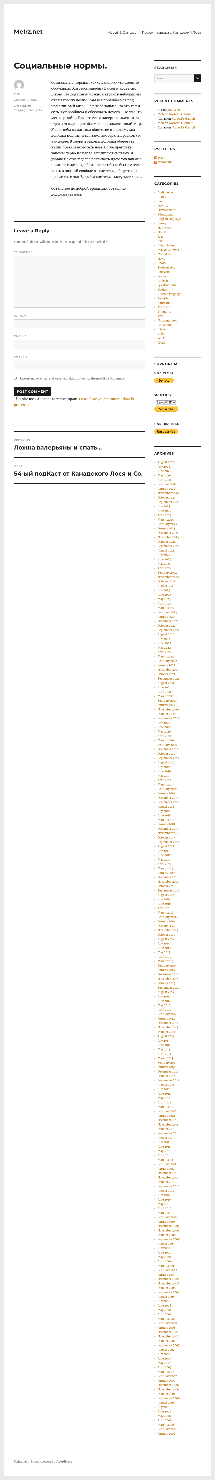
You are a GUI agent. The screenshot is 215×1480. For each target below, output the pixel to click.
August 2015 (166, 939)
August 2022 (166, 634)
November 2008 (168, 1283)
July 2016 (164, 899)
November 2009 (168, 1230)
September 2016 (168, 890)
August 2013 (166, 1036)
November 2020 (168, 709)
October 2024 (167, 542)
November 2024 (168, 537)
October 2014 (166, 983)
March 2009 (166, 1266)
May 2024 (164, 564)
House (162, 232)
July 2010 (164, 1195)
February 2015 (167, 965)
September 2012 (168, 1080)
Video (161, 334)
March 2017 (165, 868)
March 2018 (165, 820)
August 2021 (166, 683)
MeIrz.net (28, 31)
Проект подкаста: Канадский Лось (171, 32)
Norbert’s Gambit (181, 114)
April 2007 (165, 1367)
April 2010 (164, 1208)
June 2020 (164, 727)
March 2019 (166, 784)
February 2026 (167, 484)
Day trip (163, 206)
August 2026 (166, 462)
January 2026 (167, 489)
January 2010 (166, 1221)
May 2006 (164, 1416)
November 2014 (168, 979)
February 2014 (167, 1014)
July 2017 (164, 851)
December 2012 (168, 1071)
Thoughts (35, 110)
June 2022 (164, 643)
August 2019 (166, 762)
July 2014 (164, 996)
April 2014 (164, 1010)
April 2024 (165, 568)
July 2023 (164, 590)
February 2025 (167, 524)
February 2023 (167, 612)
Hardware (164, 228)
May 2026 (164, 475)
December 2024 (168, 533)
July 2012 (164, 1089)
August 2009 (166, 1244)
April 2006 (165, 1420)
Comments (165, 162)
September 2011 (168, 1133)
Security (163, 298)
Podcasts (164, 272)
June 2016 (164, 904)
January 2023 (166, 617)
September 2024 (169, 546)
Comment (23, 252)
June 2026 (164, 471)
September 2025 (169, 502)
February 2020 (167, 745)
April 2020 (165, 736)
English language (169, 219)
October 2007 (167, 1341)
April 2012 (164, 1102)
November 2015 (168, 930)
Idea (160, 236)
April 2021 (164, 692)
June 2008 (164, 1305)
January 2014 (166, 1018)
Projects (163, 281)
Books (162, 197)
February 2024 (167, 572)
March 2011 (165, 1160)
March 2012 (165, 1107)
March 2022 (166, 656)
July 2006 (164, 1407)
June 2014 (164, 1001)
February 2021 (167, 700)
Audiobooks (166, 192)
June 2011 (164, 1146)
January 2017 (166, 873)
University (165, 325)
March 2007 (166, 1372)
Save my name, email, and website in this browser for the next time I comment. (72, 378)
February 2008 (167, 1323)
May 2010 (164, 1204)
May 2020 (164, 731)
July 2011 (163, 1142)
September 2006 (169, 1398)
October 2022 (167, 625)
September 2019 (168, 758)
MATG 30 (173, 110)
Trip (160, 316)
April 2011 (164, 1155)
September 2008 (169, 1292)
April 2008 (165, 1314)
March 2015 (165, 961)
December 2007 (168, 1332)
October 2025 (167, 497)
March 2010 (165, 1213)
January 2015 (166, 970)
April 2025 (165, 515)
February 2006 (167, 1429)
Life (16, 105)
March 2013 (165, 1058)
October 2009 (167, 1235)
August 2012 (166, 1085)
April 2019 (164, 780)
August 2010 (166, 1191)
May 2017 (164, 859)
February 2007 (167, 1376)
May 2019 (164, 776)
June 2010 (164, 1199)
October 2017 (166, 837)
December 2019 (168, 749)
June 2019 (164, 771)
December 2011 (168, 1120)
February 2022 (167, 661)
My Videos (165, 254)
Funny (162, 223)
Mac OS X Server (168, 250)
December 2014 (168, 974)
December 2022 (168, 621)
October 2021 (166, 674)
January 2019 (166, 793)
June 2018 (164, 815)
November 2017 (168, 833)
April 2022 (165, 652)
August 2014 (166, 992)
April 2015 (164, 957)
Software (164, 303)
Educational (165, 214)
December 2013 (168, 1023)
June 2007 (164, 1358)
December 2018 (168, 798)
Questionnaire (167, 285)
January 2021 (166, 705)
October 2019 (166, 753)
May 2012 (164, 1098)
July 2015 (164, 943)
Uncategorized (167, 320)
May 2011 (164, 1151)
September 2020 (169, 718)
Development (167, 210)
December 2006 (168, 1385)
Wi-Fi (161, 338)
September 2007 (169, 1345)
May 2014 (164, 1005)
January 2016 (166, 921)
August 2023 (166, 586)
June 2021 (164, 687)
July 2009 (164, 1248)
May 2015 (164, 952)
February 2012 (167, 1111)
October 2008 (167, 1288)
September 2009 (169, 1239)
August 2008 (166, 1297)
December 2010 (168, 1173)
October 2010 (166, 1182)
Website (21, 356)
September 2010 (168, 1186)
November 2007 (168, 1336)
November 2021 (168, 670)
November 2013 (168, 1027)
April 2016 (164, 908)
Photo (162, 263)
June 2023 (164, 594)
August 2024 (166, 550)
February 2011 (167, 1164)
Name (20, 315)
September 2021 (168, 678)
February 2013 (167, 1063)
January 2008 (166, 1327)
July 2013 (163, 1040)
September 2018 (168, 802)
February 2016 (167, 917)
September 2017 (168, 842)
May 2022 (164, 647)
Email (20, 336)
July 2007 (164, 1354)
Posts (161, 158)
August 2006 (166, 1403)
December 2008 (168, 1279)
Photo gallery (166, 267)
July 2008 (164, 1301)
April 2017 (164, 864)
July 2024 (164, 555)
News (161, 259)
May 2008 (164, 1310)
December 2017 (168, 829)
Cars (161, 201)
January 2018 (166, 824)
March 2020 (166, 740)
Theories (164, 307)
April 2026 (165, 480)
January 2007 (166, 1380)
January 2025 (166, 528)
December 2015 (168, 926)
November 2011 (168, 1124)
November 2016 (168, 882)
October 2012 (166, 1076)
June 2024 (164, 559)
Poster (162, 276)
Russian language (169, 294)
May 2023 (164, 599)
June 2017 (164, 855)
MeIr (17, 93)
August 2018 (166, 806)
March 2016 (166, 912)
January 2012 (166, 1116)
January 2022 (166, 665)
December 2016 (168, 877)
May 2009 (164, 1257)
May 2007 (164, 1363)
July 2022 (164, 639)
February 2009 (167, 1270)
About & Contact (122, 32)
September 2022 (169, 630)
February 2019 (167, 789)
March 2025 (166, 519)
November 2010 (168, 1177)
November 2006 (168, 1389)
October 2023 (166, 581)
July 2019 (164, 767)
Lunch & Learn (167, 245)
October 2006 (167, 1394)
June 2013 (164, 1045)
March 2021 (165, 696)
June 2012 (164, 1093)
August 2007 (166, 1350)
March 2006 (166, 1425)
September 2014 (168, 987)
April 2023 (164, 603)
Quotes (162, 289)
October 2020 (167, 714)
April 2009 (165, 1261)
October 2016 (166, 886)
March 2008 (166, 1319)
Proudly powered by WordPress (51, 1461)
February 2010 (167, 1217)
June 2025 (164, 511)
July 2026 (164, 466)
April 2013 (164, 1054)
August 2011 (166, 1138)
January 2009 (167, 1274)
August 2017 (166, 846)
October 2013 (166, 1032)
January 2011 (166, 1169)
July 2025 (164, 506)
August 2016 (166, 895)
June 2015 (164, 948)
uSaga (162, 329)
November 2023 (168, 577)
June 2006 (164, 1411)
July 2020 (164, 723)
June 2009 (164, 1252)
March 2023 (166, 608)
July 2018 (164, 811)
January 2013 (166, 1067)
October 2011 (166, 1129)
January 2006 (167, 1433)
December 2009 (168, 1226)
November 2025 (168, 493)
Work (161, 342)
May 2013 (164, 1049)
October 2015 (166, 934)
